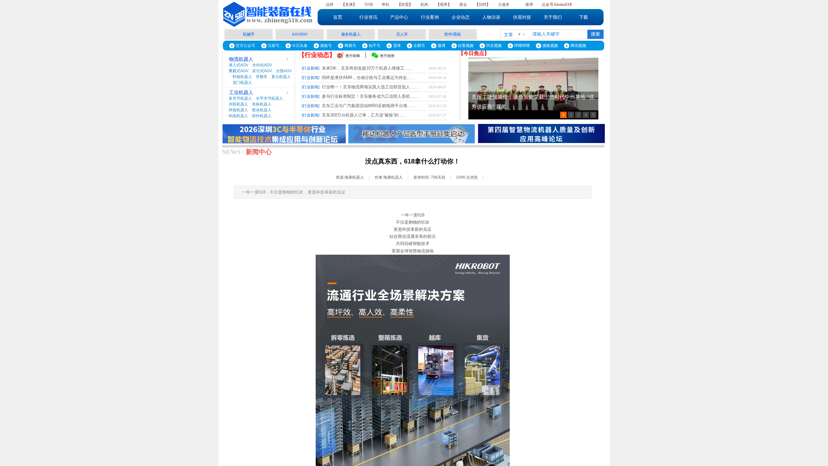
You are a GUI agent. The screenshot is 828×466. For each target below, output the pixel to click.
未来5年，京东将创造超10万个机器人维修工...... (367, 68)
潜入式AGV (238, 65)
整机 (385, 4)
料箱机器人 (242, 76)
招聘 (482, 4)
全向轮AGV (262, 65)
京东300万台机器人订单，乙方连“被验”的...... (364, 115)
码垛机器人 (238, 116)
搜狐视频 (550, 45)
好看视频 (466, 45)
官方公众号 (245, 45)
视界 (444, 4)
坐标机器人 (261, 104)
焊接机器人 (238, 110)
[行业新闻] (310, 68)
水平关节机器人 (269, 98)
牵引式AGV (262, 71)
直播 (349, 4)
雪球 (397, 45)
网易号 (350, 45)
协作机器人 (261, 116)
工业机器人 (241, 92)
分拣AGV (284, 71)
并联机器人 (238, 104)
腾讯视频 (578, 45)
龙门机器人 (242, 82)
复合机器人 (281, 76)
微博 (529, 4)
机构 (424, 4)
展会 (463, 4)
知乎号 (374, 45)
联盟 (405, 4)
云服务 (504, 4)
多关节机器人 (240, 98)
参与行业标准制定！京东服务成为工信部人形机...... (370, 96)
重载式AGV (238, 71)
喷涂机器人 (261, 110)
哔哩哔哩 (522, 45)
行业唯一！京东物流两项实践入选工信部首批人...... (370, 86)
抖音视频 (494, 45)
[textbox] (558, 34)
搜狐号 (326, 45)
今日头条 (300, 45)
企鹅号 (419, 45)
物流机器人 (241, 59)
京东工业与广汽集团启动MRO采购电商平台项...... (368, 105)
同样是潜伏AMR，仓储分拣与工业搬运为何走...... (368, 77)
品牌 (329, 4)
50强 (369, 4)
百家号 (273, 45)
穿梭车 (261, 76)
